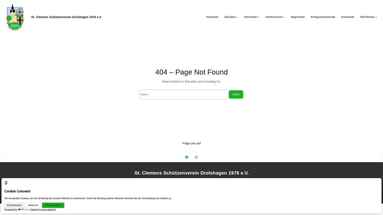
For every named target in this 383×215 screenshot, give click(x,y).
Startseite (212, 17)
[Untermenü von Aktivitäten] (259, 17)
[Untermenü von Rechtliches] (376, 17)
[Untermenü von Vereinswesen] (284, 17)
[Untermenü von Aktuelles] (237, 17)
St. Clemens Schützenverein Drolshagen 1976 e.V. (66, 17)
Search (236, 94)
